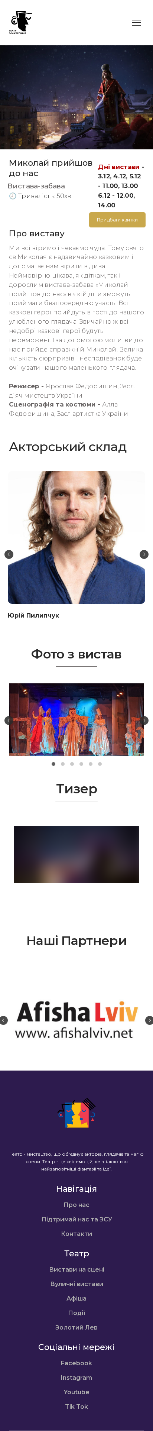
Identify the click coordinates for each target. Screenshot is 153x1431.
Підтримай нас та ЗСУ (76, 1219)
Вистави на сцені (76, 1269)
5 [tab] (90, 764)
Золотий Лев (76, 1327)
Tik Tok (76, 1406)
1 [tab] (53, 764)
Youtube (76, 1392)
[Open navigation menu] (136, 22)
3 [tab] (71, 764)
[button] (117, 219)
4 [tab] (81, 764)
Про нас (76, 1204)
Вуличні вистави (76, 1284)
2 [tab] (62, 764)
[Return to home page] (20, 22)
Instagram (76, 1377)
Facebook (76, 1363)
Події (76, 1313)
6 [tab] (99, 764)
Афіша (76, 1298)
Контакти (76, 1233)
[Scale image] (76, 719)
